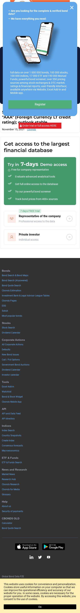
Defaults (6, 349)
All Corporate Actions (12, 344)
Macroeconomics (10, 450)
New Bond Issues (10, 354)
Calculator (7, 523)
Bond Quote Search (11, 285)
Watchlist (6, 391)
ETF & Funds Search (12, 462)
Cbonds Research (10, 484)
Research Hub (9, 479)
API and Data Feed (11, 413)
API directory (8, 418)
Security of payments (12, 511)
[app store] (26, 546)
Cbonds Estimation (11, 290)
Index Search (8, 430)
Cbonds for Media (11, 489)
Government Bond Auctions (15, 364)
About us (6, 506)
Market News (8, 474)
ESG (4, 305)
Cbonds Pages (9, 300)
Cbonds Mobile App (12, 401)
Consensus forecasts (12, 445)
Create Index (8, 440)
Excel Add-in (8, 386)
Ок (40, 606)
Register (40, 104)
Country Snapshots (11, 435)
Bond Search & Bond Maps (15, 275)
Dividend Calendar (11, 332)
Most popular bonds (12, 316)
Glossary (6, 494)
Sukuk (5, 310)
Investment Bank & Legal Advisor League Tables (25, 295)
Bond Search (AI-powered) (15, 280)
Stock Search (8, 327)
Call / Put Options (11, 359)
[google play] (53, 546)
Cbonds (31, 129)
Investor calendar (10, 375)
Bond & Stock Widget (12, 396)
